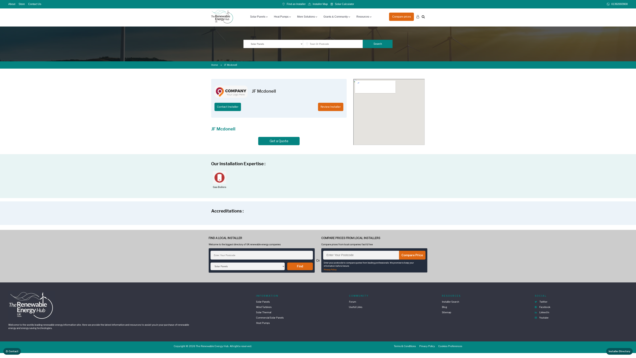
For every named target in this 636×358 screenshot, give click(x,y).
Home (214, 64)
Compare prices (401, 16)
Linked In (544, 312)
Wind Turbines (264, 307)
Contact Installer (227, 106)
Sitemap (446, 312)
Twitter (543, 301)
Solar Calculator (344, 4)
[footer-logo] (31, 305)
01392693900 (619, 4)
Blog (444, 307)
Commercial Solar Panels (270, 317)
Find (300, 266)
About (11, 4)
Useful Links (355, 307)
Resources (362, 16)
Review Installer (330, 106)
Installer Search (450, 301)
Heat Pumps (281, 16)
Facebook (544, 307)
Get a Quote (279, 141)
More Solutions (306, 16)
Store (22, 4)
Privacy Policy (330, 269)
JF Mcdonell (230, 64)
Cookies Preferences (450, 346)
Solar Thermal (263, 312)
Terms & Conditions (405, 346)
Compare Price (412, 255)
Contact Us (34, 4)
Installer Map (320, 4)
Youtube (544, 317)
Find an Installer (296, 4)
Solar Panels (257, 16)
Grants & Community (335, 16)
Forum (352, 301)
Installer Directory (619, 351)
